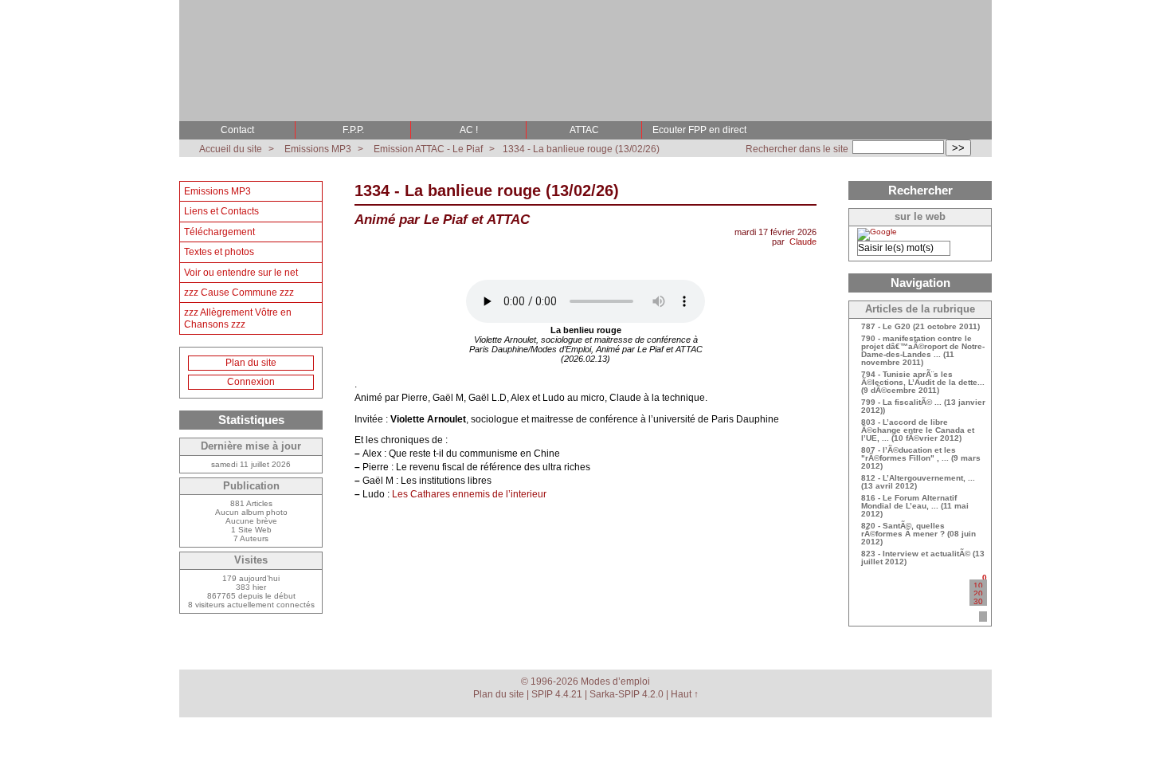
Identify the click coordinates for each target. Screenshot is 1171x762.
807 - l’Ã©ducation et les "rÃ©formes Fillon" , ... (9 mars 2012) (921, 458)
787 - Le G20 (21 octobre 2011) (920, 327)
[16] (983, 616)
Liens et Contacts (221, 211)
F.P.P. (353, 130)
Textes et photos (219, 251)
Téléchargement (219, 232)
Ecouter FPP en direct (699, 130)
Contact (237, 130)
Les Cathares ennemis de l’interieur (469, 494)
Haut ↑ (685, 694)
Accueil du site (230, 149)
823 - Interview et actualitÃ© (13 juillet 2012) (923, 558)
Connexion (251, 381)
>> (958, 148)
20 (978, 593)
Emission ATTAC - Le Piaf (428, 149)
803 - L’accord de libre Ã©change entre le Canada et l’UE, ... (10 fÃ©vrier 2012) (917, 430)
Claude (803, 241)
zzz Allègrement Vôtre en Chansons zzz (238, 318)
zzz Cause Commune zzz (239, 292)
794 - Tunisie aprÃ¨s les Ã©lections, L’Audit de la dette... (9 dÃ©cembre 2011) (923, 383)
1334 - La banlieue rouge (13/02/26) (581, 149)
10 (978, 585)
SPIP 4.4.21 (556, 694)
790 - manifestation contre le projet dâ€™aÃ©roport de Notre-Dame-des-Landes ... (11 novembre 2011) (923, 351)
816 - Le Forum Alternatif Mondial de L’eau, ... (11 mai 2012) (915, 506)
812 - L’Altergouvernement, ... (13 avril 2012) (918, 482)
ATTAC (584, 130)
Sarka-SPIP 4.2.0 (626, 694)
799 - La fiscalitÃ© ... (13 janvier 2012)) (923, 406)
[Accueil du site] (197, 12)
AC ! (469, 130)
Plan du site (250, 362)
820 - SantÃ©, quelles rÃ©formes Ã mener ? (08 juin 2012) (918, 534)
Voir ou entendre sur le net (241, 272)
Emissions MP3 (317, 149)
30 (978, 601)
